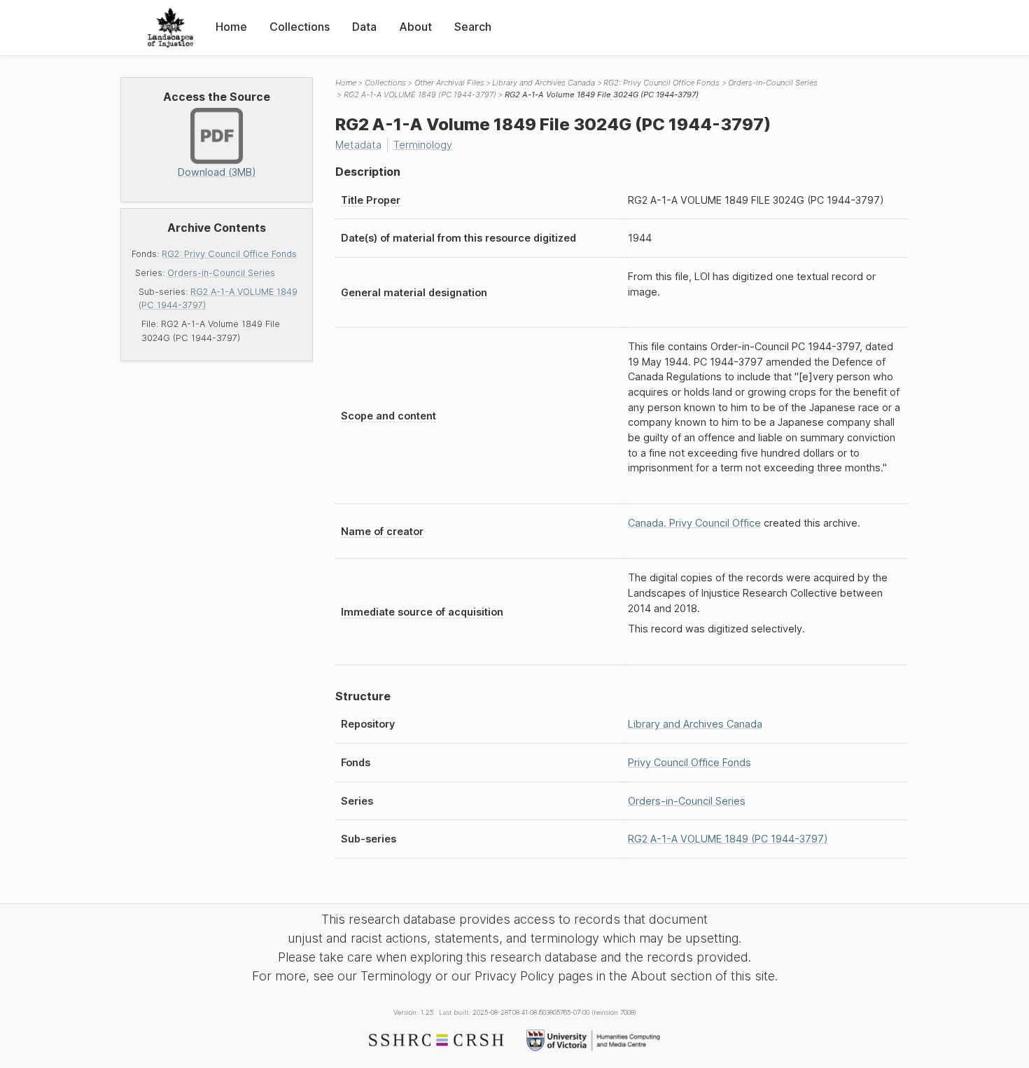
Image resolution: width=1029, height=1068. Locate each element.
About (415, 27)
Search (472, 27)
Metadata (358, 145)
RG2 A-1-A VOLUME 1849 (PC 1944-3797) (420, 94)
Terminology (422, 145)
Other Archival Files (449, 83)
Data (364, 27)
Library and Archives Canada (543, 83)
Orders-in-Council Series (221, 273)
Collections (300, 27)
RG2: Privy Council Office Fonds (229, 254)
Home (231, 27)
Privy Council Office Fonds (689, 762)
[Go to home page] (170, 27)
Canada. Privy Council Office (694, 523)
